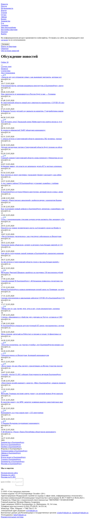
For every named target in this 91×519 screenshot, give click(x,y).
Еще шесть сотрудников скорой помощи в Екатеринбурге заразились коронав (32, 253)
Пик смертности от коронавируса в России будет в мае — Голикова (28, 94)
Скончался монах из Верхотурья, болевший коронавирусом (25, 355)
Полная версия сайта (9, 473)
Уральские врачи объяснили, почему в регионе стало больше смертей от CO (32, 245)
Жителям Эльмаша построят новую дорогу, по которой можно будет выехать (32, 394)
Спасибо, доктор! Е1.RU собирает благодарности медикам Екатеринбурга (31, 374)
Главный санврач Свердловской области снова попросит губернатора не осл (32, 158)
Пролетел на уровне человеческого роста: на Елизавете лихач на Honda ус (31, 228)
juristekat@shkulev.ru (80, 513)
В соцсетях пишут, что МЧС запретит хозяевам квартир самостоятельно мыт (32, 402)
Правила (4, 69)
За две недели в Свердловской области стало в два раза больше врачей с (30, 262)
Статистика (5, 71)
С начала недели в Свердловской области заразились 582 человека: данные (31, 139)
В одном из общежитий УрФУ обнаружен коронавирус (23, 130)
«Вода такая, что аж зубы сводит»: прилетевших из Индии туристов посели (31, 366)
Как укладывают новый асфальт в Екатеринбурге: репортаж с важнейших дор (32, 209)
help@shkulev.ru (20, 515)
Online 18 (4, 62)
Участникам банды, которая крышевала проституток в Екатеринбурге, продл (32, 86)
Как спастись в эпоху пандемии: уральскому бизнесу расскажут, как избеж (31, 175)
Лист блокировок (8, 73)
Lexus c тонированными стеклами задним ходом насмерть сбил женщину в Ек (32, 219)
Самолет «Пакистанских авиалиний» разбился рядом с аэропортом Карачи (31, 200)
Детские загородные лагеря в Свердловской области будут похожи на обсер (31, 147)
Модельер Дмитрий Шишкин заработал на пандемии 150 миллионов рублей (32, 272)
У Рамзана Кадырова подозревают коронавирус (20, 423)
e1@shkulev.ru (31, 511)
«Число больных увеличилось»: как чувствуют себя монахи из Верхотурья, (31, 236)
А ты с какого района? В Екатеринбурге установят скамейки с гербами (30, 183)
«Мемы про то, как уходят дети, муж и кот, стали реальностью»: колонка (30, 309)
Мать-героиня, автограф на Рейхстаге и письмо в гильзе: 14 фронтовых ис (31, 334)
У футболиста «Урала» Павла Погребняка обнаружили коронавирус (28, 432)
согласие (4, 40)
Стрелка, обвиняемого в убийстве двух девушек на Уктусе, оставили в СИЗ (31, 317)
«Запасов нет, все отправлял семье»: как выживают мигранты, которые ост (31, 77)
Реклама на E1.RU (8, 477)
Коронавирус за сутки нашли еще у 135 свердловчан (22, 413)
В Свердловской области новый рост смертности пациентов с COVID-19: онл (32, 103)
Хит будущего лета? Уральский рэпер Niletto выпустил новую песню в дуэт (31, 122)
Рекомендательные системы (12, 517)
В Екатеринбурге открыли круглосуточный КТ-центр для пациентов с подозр (32, 326)
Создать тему (6, 66)
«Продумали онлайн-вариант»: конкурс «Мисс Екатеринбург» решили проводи (33, 383)
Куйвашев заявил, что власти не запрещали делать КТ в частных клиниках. (31, 166)
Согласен (5, 44)
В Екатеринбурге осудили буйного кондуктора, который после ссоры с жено (32, 192)
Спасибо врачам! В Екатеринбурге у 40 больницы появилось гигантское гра (32, 281)
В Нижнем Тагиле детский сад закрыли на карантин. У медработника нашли (32, 111)
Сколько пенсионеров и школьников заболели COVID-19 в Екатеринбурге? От (33, 298)
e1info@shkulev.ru (64, 513)
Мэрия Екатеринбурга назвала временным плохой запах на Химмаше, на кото (32, 289)
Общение (5, 49)
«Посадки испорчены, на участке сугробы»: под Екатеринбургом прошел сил (32, 345)
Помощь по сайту (8, 475)
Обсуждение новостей (10, 51)
